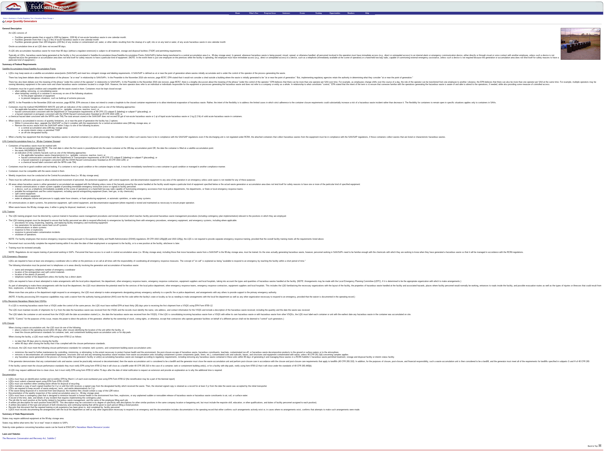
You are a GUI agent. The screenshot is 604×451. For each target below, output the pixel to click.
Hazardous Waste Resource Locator (93, 427)
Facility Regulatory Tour (25, 18)
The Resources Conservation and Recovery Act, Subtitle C (29, 438)
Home (5, 18)
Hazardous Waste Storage (43, 18)
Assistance (12, 18)
